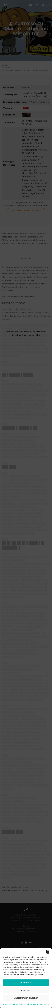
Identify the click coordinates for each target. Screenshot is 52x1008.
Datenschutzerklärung (28, 1004)
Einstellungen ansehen (26, 997)
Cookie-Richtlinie (10, 1004)
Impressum (44, 1004)
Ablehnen (26, 990)
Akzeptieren (26, 982)
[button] (47, 951)
